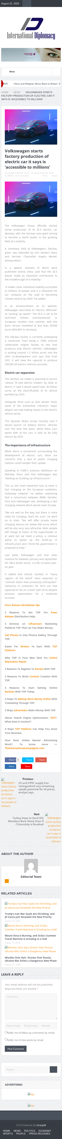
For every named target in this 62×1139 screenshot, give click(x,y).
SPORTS (8, 1133)
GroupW (41, 1125)
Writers (24, 646)
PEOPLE (21, 1133)
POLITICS (29, 1130)
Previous (28, 778)
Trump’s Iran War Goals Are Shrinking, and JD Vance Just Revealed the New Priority (30, 915)
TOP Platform (23, 729)
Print (45, 175)
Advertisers (21, 710)
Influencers (35, 623)
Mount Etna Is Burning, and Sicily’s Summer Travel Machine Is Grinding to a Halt (30, 937)
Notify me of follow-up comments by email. (31, 1032)
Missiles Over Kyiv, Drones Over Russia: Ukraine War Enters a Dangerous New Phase (31, 959)
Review (39, 669)
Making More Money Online (34, 699)
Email (54, 175)
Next (36, 814)
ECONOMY (45, 1130)
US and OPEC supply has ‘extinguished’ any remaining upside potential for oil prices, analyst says (36, 787)
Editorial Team (22, 172)
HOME (6, 1130)
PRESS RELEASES (39, 1133)
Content (34, 676)
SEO (53, 717)
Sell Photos (11, 635)
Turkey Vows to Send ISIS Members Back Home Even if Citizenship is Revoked (26, 821)
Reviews (9, 691)
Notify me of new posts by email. (25, 1040)
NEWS (10, 175)
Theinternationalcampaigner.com (24, 748)
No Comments (22, 175)
